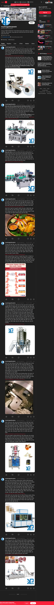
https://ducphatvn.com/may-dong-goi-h (15, 554)
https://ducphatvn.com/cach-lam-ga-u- (15, 206)
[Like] (8, 100)
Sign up (33, 603)
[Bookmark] (28, 100)
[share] (31, 100)
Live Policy (48, 91)
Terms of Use (42, 91)
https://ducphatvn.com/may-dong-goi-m (15, 434)
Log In (26, 603)
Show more (48, 21)
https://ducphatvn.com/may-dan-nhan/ (14, 161)
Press (44, 88)
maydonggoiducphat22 (10, 47)
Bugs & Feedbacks (42, 93)
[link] (29, 47)
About (41, 88)
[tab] (3, 43)
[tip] (20, 100)
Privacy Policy (45, 90)
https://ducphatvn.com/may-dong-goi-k (15, 254)
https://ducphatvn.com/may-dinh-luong (15, 493)
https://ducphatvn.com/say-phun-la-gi (15, 324)
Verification (49, 93)
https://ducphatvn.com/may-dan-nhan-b (15, 55)
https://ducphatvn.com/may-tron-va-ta (15, 379)
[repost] (14, 100)
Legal (48, 88)
